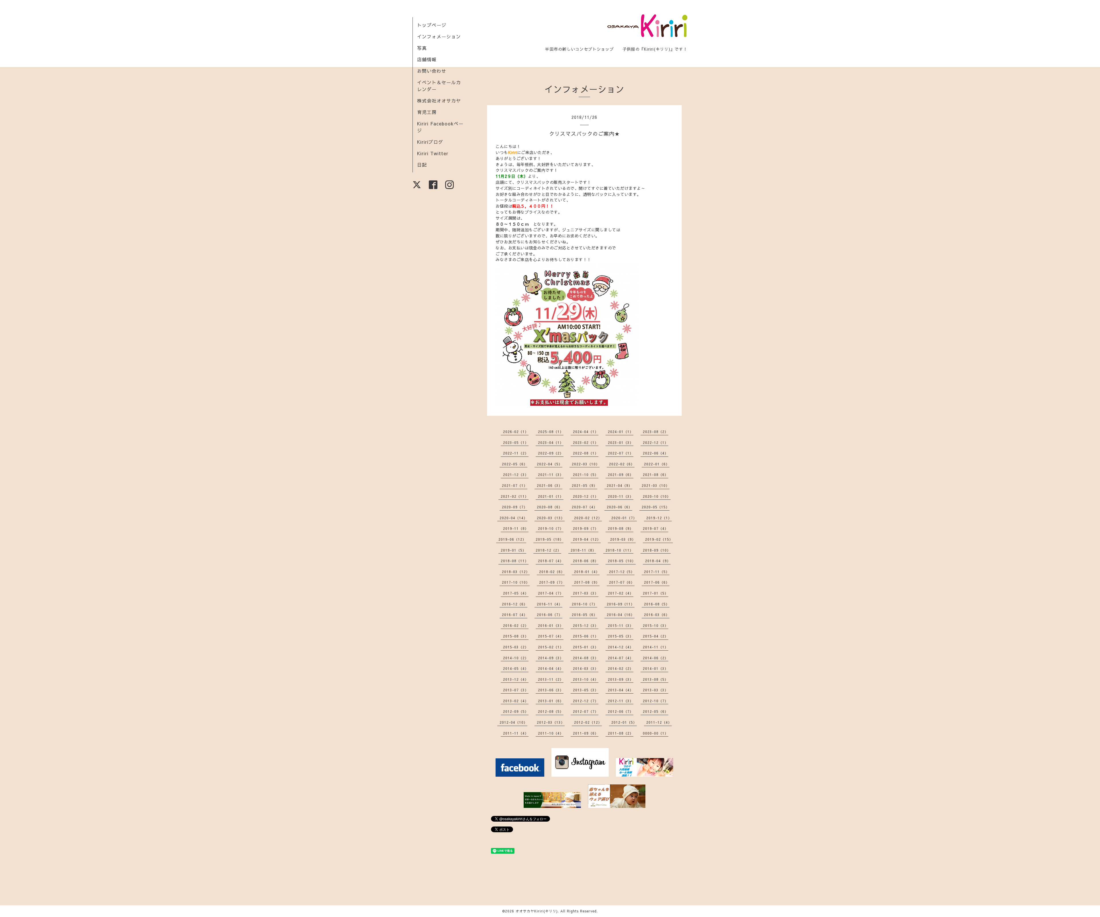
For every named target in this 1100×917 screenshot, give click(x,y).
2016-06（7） (549, 614)
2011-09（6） (585, 733)
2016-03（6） (656, 614)
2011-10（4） (550, 733)
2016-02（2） (516, 625)
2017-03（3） (585, 593)
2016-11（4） (549, 604)
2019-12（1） (659, 517)
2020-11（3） (620, 496)
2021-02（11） (515, 496)
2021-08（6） (655, 474)
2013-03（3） (655, 690)
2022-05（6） (514, 464)
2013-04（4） (620, 690)
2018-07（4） (550, 560)
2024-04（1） (585, 431)
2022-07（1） (620, 453)
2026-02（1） (516, 431)
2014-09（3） (550, 658)
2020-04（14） (513, 517)
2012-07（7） (585, 711)
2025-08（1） (550, 431)
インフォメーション (439, 36)
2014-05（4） (516, 668)
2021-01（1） (550, 496)
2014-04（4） (550, 668)
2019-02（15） (659, 539)
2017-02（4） (620, 593)
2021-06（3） (549, 485)
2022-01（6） (656, 464)
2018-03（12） (516, 571)
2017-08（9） (587, 582)
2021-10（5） (585, 474)
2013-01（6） (550, 700)
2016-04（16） (621, 614)
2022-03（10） (586, 464)
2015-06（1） (585, 636)
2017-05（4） (516, 593)
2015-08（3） (516, 636)
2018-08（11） (515, 560)
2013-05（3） (585, 690)
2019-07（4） (655, 528)
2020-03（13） (551, 517)
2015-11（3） (620, 625)
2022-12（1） (655, 442)
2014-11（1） (655, 647)
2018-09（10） (657, 550)
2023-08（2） (655, 431)
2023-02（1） (585, 442)
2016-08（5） (656, 604)
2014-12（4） (620, 647)
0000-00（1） (655, 733)
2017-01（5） (655, 593)
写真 (422, 48)
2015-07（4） (550, 636)
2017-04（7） (550, 593)
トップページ (431, 25)
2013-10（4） (585, 679)
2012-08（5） (550, 711)
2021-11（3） (550, 474)
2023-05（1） (516, 442)
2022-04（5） (549, 464)
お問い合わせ (431, 71)
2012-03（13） (551, 722)
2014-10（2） (516, 658)
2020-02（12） (588, 517)
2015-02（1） (550, 647)
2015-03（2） (516, 647)
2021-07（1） (514, 485)
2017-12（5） (622, 571)
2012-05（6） (655, 711)
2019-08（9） (620, 528)
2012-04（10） (513, 722)
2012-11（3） (620, 700)
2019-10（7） (550, 528)
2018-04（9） (658, 560)
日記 (422, 165)
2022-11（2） (516, 453)
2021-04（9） (619, 485)
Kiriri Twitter (432, 153)
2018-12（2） (548, 550)
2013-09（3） (620, 679)
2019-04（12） (587, 539)
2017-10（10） (516, 582)
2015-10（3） (655, 625)
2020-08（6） (549, 507)
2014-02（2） (620, 668)
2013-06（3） (550, 690)
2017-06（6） (656, 582)
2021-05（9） (584, 485)
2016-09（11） (621, 604)
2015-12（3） (585, 625)
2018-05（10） (622, 560)
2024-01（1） (620, 431)
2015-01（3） (585, 647)
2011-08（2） (620, 733)
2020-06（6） (619, 507)
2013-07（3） (516, 690)
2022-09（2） (550, 453)
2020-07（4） (584, 507)
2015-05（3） (620, 636)
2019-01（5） (513, 550)
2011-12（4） (659, 722)
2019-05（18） (549, 539)
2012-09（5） (516, 711)
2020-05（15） (655, 507)
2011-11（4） (516, 733)
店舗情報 (427, 59)
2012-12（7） (585, 700)
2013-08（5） (655, 679)
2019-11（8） (516, 528)
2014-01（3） (655, 668)
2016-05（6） (584, 614)
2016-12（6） (514, 604)
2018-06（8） (585, 560)
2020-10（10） (657, 496)
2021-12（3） (516, 474)
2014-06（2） (655, 658)
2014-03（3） (585, 668)
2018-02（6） (552, 571)
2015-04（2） (655, 636)
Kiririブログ (430, 142)
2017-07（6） (622, 582)
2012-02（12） (588, 722)
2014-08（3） (585, 658)
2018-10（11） (619, 550)
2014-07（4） (620, 658)
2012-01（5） (624, 722)
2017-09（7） (552, 582)
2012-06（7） (620, 711)
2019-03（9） (623, 539)
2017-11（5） (656, 571)
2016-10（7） (584, 604)
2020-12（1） (585, 496)
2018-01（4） (587, 571)
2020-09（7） (514, 507)
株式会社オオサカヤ (439, 100)
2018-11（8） (583, 550)
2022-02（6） (622, 464)
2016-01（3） (550, 625)
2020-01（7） (624, 517)
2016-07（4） (514, 614)
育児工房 (427, 112)
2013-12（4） (516, 679)
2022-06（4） (655, 453)
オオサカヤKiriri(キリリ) (537, 911)
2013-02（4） (516, 700)
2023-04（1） (550, 442)
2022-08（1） (585, 453)
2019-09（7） (585, 528)
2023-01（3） (620, 442)
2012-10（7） (655, 700)
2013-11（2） (550, 679)
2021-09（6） (620, 474)
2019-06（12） (512, 539)
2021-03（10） (655, 485)
